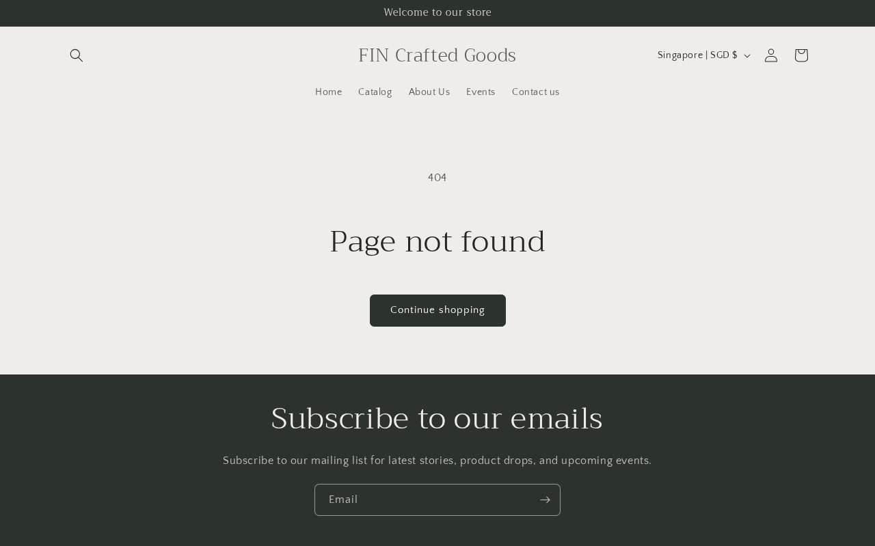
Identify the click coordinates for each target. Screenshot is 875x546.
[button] (77, 55)
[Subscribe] (545, 500)
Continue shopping (437, 310)
